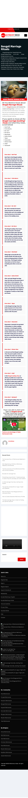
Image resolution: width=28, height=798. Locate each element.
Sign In (2, 583)
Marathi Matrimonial (6, 717)
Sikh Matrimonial (5, 735)
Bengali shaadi (16, 411)
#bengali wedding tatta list (6, 65)
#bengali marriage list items (21, 58)
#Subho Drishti (16, 69)
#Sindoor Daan (9, 69)
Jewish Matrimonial (6, 755)
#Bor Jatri (20, 65)
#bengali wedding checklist (20, 63)
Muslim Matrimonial (6, 749)
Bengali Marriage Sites (7, 52)
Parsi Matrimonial (5, 745)
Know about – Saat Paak (11, 154)
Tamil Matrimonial (5, 721)
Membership (4, 593)
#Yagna (21, 69)
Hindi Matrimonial (5, 693)
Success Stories (5, 610)
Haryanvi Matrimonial (6, 700)
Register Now (4, 579)
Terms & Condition (5, 603)
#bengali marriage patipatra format (8, 59)
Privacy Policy (4, 607)
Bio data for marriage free (8, 473)
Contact (3, 617)
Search (4, 554)
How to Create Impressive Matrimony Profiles (13, 496)
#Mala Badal (3, 67)
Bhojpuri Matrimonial (6, 714)
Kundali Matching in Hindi (7, 600)
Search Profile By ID (6, 590)
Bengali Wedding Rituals (6, 54)
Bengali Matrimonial (17, 52)
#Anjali (22, 54)
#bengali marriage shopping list (7, 63)
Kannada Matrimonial (6, 711)
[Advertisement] (14, 14)
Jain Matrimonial (5, 738)
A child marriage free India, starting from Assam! (13, 665)
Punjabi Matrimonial (6, 697)
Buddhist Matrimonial (6, 752)
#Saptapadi (3, 69)
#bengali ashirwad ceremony (7, 56)
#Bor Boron (14, 65)
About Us (3, 576)
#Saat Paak (15, 67)
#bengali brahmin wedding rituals (8, 58)
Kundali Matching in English (8, 597)
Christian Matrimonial (6, 742)
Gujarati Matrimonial (6, 707)
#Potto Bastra (10, 67)
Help (2, 614)
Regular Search (5, 586)
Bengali (9, 107)
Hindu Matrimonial (5, 731)
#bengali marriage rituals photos (7, 61)
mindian (11, 441)
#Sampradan (21, 67)
